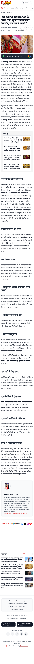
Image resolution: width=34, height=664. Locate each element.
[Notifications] (31, 2)
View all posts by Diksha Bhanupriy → (15, 513)
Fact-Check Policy (13, 606)
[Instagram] (17, 634)
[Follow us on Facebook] (22, 524)
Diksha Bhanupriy (12, 27)
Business (9, 12)
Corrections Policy (21, 603)
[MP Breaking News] (6, 3)
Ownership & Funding (17, 609)
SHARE (29, 27)
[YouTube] (21, 634)
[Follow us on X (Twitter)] (25, 524)
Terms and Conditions (12, 618)
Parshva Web (24, 646)
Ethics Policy (22, 606)
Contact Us (16, 615)
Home (3, 12)
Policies (23, 615)
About (9, 615)
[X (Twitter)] (12, 634)
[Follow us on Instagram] (28, 524)
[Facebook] (8, 634)
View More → (27, 554)
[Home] (2, 8)
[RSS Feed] (26, 634)
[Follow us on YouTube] (30, 524)
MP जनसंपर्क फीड (24, 618)
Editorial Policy (11, 603)
